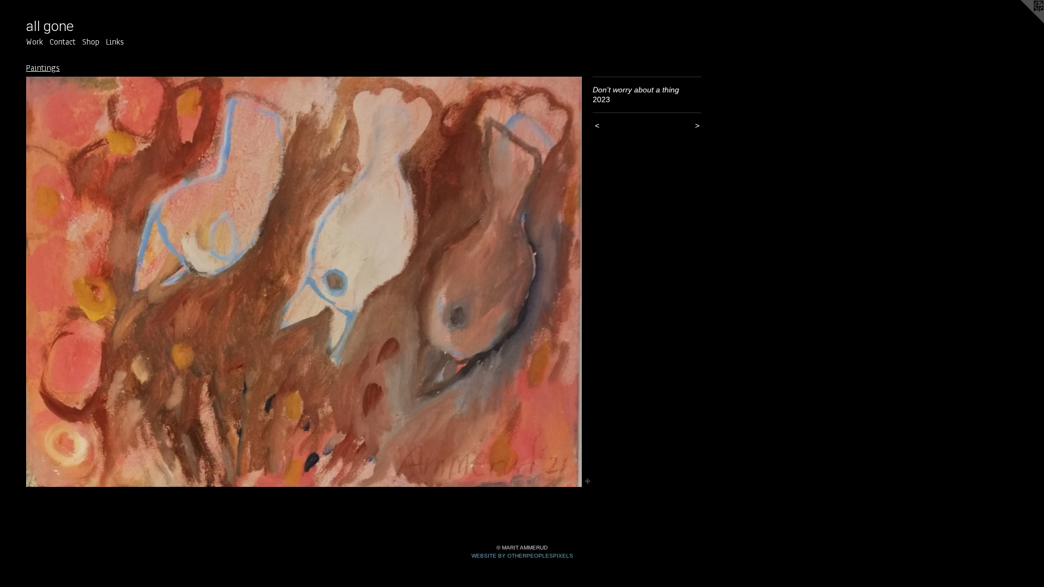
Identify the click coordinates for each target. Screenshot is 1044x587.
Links (115, 41)
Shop (91, 41)
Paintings (43, 68)
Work (34, 41)
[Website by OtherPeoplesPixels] (1022, 21)
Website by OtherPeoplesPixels (522, 556)
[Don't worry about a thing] (304, 282)
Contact (62, 41)
